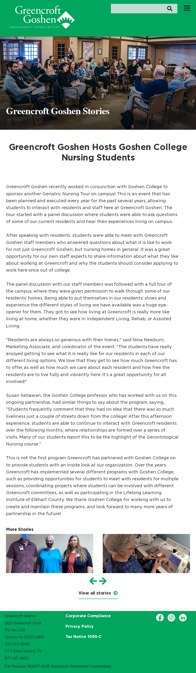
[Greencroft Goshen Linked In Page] (183, 617)
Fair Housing (15, 666)
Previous (93, 581)
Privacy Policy (79, 626)
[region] (42, 17)
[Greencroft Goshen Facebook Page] (160, 617)
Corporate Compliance (88, 616)
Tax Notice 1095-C (83, 636)
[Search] (169, 8)
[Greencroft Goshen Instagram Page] (171, 617)
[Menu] (187, 8)
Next (103, 581)
